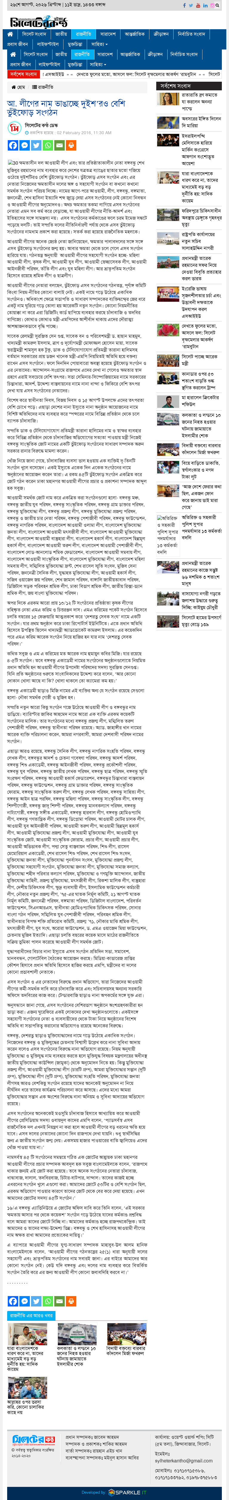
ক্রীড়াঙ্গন (161, 34)
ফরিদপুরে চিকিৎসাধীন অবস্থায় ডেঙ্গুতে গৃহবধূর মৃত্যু (202, 218)
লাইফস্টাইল (48, 44)
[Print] (71, 145)
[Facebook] (13, 145)
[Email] (59, 145)
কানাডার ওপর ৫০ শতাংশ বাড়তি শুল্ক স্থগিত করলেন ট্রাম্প (198, 381)
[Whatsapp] (48, 145)
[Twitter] (36, 145)
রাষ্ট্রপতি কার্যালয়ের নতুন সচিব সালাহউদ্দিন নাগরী (198, 241)
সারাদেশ (108, 34)
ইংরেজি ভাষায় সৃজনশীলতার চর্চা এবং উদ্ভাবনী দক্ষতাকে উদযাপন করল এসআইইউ (201, 302)
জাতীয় (61, 34)
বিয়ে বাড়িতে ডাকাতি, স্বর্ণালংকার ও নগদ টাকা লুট (201, 470)
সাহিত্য (98, 44)
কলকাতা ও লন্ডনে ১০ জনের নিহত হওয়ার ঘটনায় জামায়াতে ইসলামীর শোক (76, 1356)
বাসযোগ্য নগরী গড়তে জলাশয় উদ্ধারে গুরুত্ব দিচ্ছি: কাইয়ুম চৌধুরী (201, 601)
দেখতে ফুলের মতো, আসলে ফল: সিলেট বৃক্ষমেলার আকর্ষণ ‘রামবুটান (121, 75)
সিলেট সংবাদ (34, 34)
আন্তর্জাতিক (135, 34)
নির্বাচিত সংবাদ (191, 34)
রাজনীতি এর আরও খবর (31, 1316)
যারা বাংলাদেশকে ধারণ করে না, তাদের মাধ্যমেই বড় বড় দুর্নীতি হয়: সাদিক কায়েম (25, 1359)
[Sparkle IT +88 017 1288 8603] (128, 1492)
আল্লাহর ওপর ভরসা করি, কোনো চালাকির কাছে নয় (25, 1407)
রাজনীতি (83, 34)
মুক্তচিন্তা (75, 44)
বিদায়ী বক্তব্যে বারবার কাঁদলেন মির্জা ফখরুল (125, 1351)
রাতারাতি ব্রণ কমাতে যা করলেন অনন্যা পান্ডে (199, 102)
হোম (20, 87)
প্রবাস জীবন (17, 44)
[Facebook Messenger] (24, 145)
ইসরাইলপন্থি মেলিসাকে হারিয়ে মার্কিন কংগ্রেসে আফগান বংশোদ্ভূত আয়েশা (198, 149)
